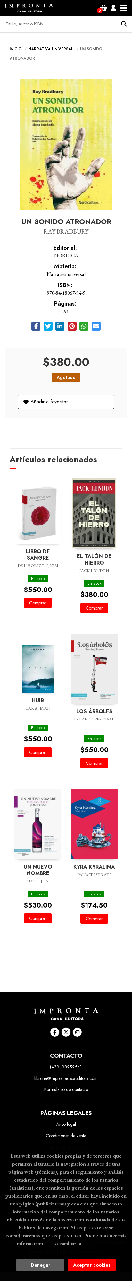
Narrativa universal (51, 49)
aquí (49, 1243)
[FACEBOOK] (55, 1032)
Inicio (15, 49)
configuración (98, 1243)
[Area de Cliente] (113, 8)
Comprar (37, 603)
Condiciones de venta (66, 1136)
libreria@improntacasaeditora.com (66, 1078)
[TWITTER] (66, 1032)
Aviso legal (66, 1124)
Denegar (40, 1265)
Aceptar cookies (92, 1265)
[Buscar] (124, 24)
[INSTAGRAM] (77, 1032)
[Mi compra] (103, 8)
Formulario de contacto (66, 1089)
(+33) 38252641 (66, 1067)
